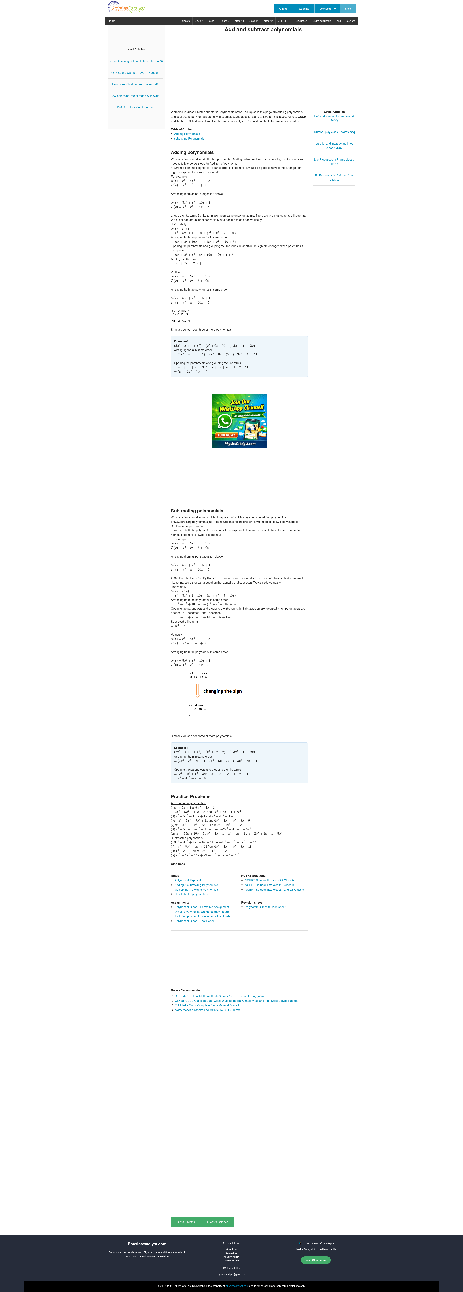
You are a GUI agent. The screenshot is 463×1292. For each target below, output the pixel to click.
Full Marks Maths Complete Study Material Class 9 (207, 1005)
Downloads (325, 8)
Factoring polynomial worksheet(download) (202, 916)
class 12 (268, 20)
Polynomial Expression (189, 880)
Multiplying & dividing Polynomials (197, 889)
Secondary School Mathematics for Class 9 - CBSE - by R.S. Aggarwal (220, 996)
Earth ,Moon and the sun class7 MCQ (334, 118)
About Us (231, 1249)
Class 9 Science (217, 1222)
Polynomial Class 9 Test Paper (194, 921)
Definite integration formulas (135, 107)
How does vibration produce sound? (135, 84)
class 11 (253, 20)
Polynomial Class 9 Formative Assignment (202, 907)
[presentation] (190, 181)
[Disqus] (239, 1073)
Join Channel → (316, 1260)
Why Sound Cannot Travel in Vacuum (135, 73)
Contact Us (231, 1253)
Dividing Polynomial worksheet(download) (202, 911)
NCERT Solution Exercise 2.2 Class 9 (269, 885)
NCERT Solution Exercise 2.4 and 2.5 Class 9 (274, 889)
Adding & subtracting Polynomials (196, 885)
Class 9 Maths (186, 1222)
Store (348, 8)
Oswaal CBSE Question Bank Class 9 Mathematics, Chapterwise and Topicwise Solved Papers (236, 1001)
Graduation (301, 20)
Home (112, 20)
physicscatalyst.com (237, 1286)
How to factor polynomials (191, 894)
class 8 (212, 20)
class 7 (199, 20)
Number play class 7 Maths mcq (334, 132)
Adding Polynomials (187, 134)
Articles (283, 8)
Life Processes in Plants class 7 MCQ (334, 161)
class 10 (239, 20)
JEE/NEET (284, 20)
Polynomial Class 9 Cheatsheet (265, 907)
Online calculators (322, 20)
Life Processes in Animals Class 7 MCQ (334, 177)
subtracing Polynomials (189, 138)
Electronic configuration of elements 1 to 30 (135, 61)
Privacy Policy (231, 1256)
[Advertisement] (263, 76)
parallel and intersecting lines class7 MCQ (334, 145)
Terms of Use (231, 1260)
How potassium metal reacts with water (135, 96)
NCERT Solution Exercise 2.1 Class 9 (269, 880)
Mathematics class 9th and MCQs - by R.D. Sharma (208, 1010)
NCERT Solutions (346, 20)
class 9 (225, 20)
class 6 (186, 20)
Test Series (303, 8)
